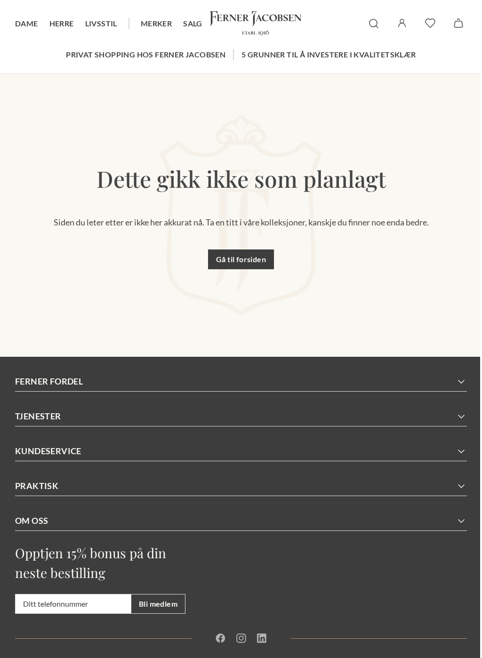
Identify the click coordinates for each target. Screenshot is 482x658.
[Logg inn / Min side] (402, 23)
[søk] (373, 23)
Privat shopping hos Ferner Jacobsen (145, 54)
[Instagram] (240, 638)
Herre (61, 23)
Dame (26, 23)
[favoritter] (430, 23)
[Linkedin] (261, 638)
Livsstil (101, 23)
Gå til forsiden (241, 259)
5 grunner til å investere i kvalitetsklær (328, 54)
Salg (192, 23)
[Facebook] (220, 638)
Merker (156, 23)
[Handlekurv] (458, 23)
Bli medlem (158, 603)
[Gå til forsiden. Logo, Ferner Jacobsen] (255, 23)
